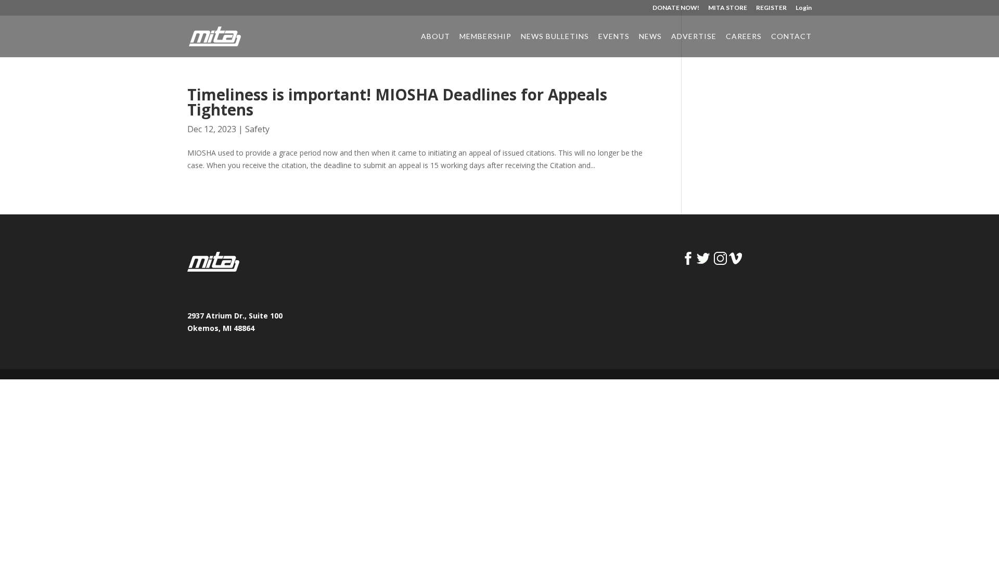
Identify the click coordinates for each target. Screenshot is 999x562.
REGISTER (771, 8)
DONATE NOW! (675, 8)
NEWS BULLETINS (555, 37)
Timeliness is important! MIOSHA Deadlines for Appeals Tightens (397, 102)
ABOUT (435, 37)
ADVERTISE (693, 37)
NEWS (650, 37)
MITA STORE (727, 8)
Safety (257, 129)
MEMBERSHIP (485, 37)
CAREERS (744, 37)
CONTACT (791, 37)
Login (804, 8)
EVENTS (614, 37)
